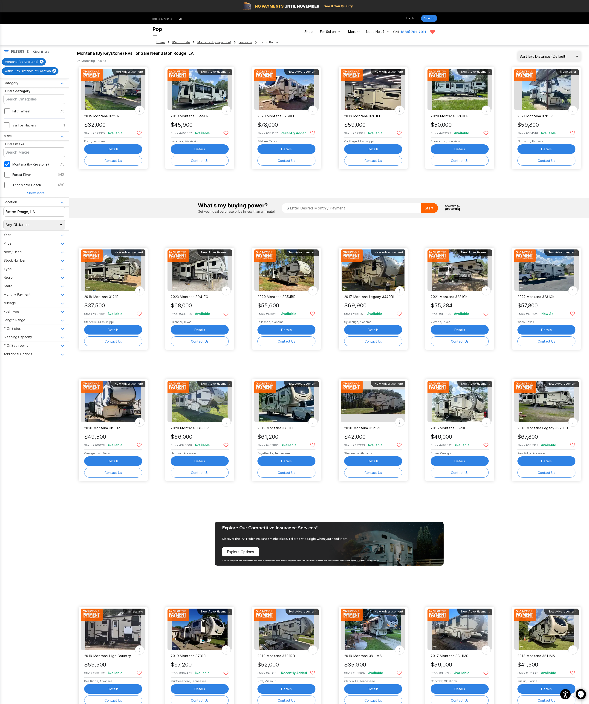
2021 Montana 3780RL (536, 116)
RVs (179, 18)
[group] (24, 62)
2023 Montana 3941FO (189, 297)
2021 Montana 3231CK (449, 297)
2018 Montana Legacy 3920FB (542, 428)
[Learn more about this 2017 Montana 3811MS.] (459, 629)
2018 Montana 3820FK (449, 428)
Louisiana (245, 42)
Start (429, 208)
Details (113, 149)
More (352, 32)
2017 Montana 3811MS (449, 656)
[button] (565, 694)
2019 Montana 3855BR (190, 116)
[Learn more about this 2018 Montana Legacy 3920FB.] (546, 401)
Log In (410, 18)
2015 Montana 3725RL (102, 116)
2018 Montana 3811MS (536, 656)
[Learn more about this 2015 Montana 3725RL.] (113, 89)
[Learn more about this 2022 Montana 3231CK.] (546, 270)
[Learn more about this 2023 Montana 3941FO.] (199, 270)
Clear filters (41, 51)
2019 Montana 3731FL (189, 656)
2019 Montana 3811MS (363, 656)
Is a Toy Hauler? (24, 125)
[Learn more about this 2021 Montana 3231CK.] (459, 270)
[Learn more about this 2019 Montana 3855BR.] (199, 89)
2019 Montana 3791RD (276, 656)
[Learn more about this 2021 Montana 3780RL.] (546, 89)
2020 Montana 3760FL (276, 116)
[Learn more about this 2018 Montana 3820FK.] (459, 401)
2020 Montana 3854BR (276, 297)
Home (160, 42)
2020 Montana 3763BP (450, 116)
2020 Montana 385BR (102, 428)
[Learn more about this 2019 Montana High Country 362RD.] (113, 629)
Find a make (14, 144)
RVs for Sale (181, 42)
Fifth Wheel (21, 111)
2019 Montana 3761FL (362, 116)
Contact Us (113, 161)
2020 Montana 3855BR (190, 428)
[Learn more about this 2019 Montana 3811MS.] (373, 629)
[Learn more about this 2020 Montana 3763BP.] (459, 89)
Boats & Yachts (162, 18)
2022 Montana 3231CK (536, 297)
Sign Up (429, 18)
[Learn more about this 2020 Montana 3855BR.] (199, 401)
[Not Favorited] (139, 133)
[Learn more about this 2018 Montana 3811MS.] (546, 629)
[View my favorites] (432, 31)
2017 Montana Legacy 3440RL (369, 297)
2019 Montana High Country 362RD (110, 656)
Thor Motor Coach (26, 185)
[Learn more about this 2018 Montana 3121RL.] (113, 270)
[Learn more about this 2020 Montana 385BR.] (113, 401)
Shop (308, 32)
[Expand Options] (139, 110)
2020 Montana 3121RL (362, 428)
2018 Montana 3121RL (102, 297)
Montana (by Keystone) (214, 42)
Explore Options (240, 551)
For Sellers (328, 32)
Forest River (21, 175)
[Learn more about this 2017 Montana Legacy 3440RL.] (373, 270)
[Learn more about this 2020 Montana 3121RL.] (373, 401)
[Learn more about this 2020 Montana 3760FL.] (286, 89)
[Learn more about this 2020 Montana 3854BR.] (286, 270)
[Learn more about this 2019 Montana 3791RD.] (286, 629)
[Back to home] (157, 31)
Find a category (17, 91)
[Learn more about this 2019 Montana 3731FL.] (199, 629)
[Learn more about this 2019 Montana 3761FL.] (373, 89)
